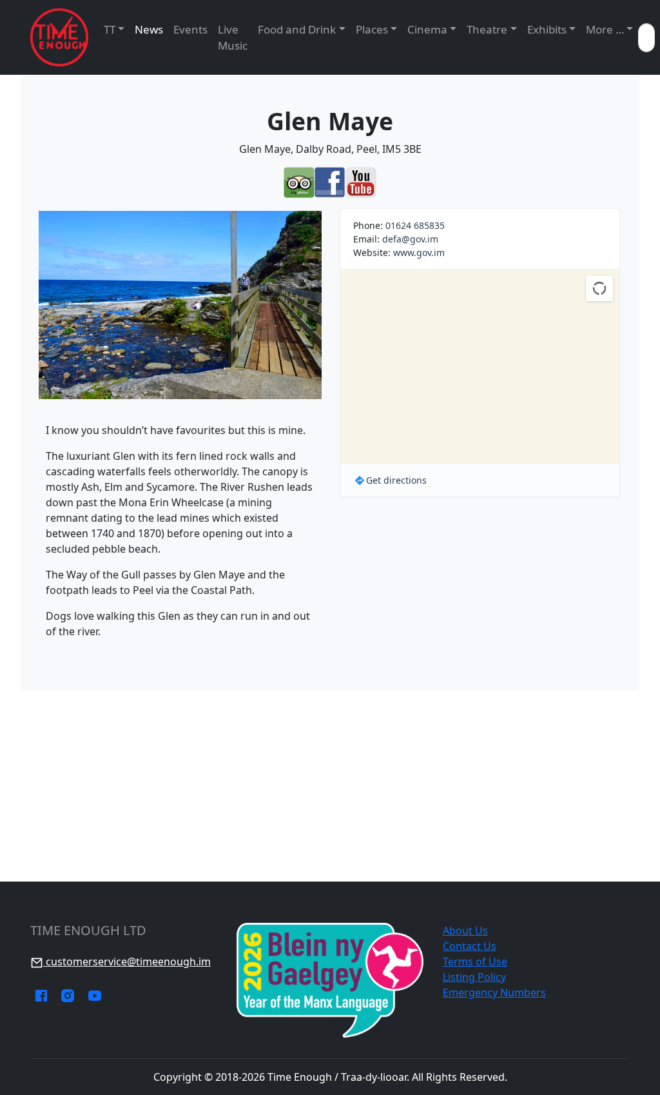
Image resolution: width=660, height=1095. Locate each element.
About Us (465, 930)
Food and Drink (297, 29)
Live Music (233, 38)
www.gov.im (419, 252)
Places (372, 29)
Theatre (487, 29)
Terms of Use (475, 961)
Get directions (396, 480)
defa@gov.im (410, 239)
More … (605, 29)
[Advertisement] (330, 786)
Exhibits (547, 29)
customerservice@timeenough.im (127, 961)
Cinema (427, 29)
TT (109, 29)
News (149, 29)
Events (190, 29)
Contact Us (469, 946)
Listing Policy (474, 977)
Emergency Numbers (494, 992)
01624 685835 (415, 225)
